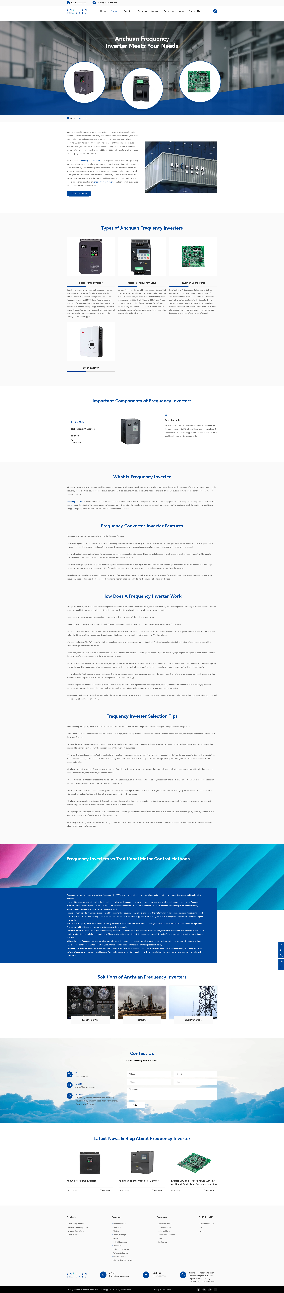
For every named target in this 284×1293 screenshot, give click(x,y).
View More (106, 1190)
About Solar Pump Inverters (81, 1180)
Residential (117, 1246)
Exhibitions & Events (166, 1235)
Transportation (119, 1224)
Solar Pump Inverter (91, 282)
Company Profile (165, 1224)
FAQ (201, 1227)
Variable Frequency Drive (142, 282)
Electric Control (90, 1020)
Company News (164, 1227)
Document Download (208, 1224)
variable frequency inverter (104, 182)
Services (155, 11)
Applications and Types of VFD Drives (139, 1180)
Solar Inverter (91, 367)
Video (202, 1231)
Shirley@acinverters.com (107, 3)
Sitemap (156, 1290)
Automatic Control (120, 1253)
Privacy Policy (167, 1290)
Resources (169, 11)
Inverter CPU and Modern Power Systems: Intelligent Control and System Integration (194, 1182)
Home (103, 11)
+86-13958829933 (78, 3)
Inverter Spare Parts (193, 282)
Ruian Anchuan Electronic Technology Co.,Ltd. (96, 1290)
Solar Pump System (121, 1249)
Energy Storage (193, 1020)
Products (114, 11)
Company (142, 11)
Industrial (142, 1020)
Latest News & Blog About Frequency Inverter (142, 1138)
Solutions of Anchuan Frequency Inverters (142, 977)
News (181, 11)
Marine (116, 1231)
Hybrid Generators (120, 1242)
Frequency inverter (74, 501)
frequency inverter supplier (91, 161)
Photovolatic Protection (123, 1260)
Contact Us (194, 11)
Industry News (164, 1231)
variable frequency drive (105, 895)
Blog (160, 1238)
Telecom (116, 1238)
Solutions (128, 11)
